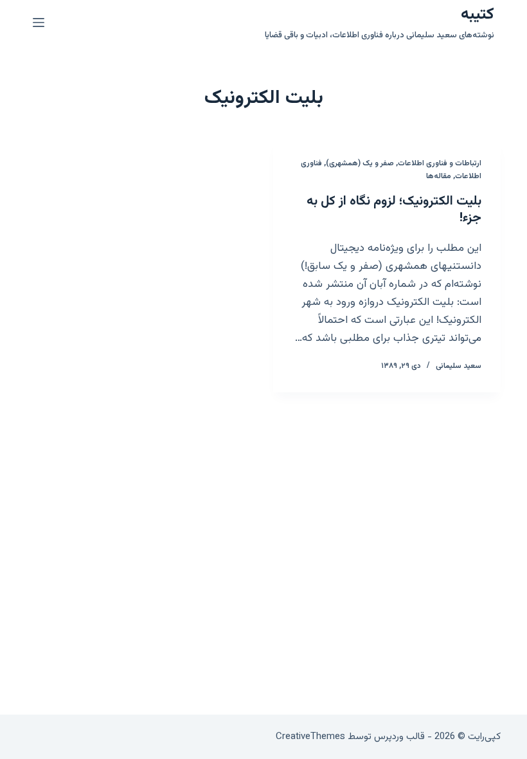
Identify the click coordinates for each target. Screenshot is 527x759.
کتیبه (477, 14)
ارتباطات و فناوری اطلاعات (439, 163)
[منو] (38, 22)
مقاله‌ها (438, 176)
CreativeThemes (310, 736)
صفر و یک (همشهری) (360, 163)
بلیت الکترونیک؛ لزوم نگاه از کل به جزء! (394, 209)
